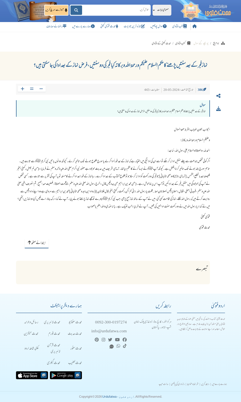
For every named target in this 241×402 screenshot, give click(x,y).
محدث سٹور (76, 349)
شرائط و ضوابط (193, 384)
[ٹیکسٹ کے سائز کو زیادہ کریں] (22, 89)
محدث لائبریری (52, 322)
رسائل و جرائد (31, 322)
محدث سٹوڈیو (75, 322)
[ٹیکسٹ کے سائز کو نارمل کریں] (31, 89)
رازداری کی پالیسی (178, 384)
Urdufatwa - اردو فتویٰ (118, 396)
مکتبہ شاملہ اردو (31, 349)
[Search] (76, 10)
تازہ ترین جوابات (132, 27)
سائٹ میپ (164, 384)
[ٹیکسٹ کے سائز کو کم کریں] (41, 89)
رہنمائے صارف (54, 27)
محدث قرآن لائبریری (53, 348)
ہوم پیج (216, 44)
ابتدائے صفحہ (38, 243)
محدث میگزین (31, 334)
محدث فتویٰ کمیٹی (108, 27)
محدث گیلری (53, 363)
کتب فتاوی (177, 27)
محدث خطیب (75, 363)
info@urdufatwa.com (109, 331)
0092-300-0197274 (111, 322)
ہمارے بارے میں (81, 27)
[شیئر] (218, 96)
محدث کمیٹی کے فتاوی (161, 44)
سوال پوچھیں (156, 27)
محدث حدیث (75, 334)
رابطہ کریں (205, 384)
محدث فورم (54, 334)
